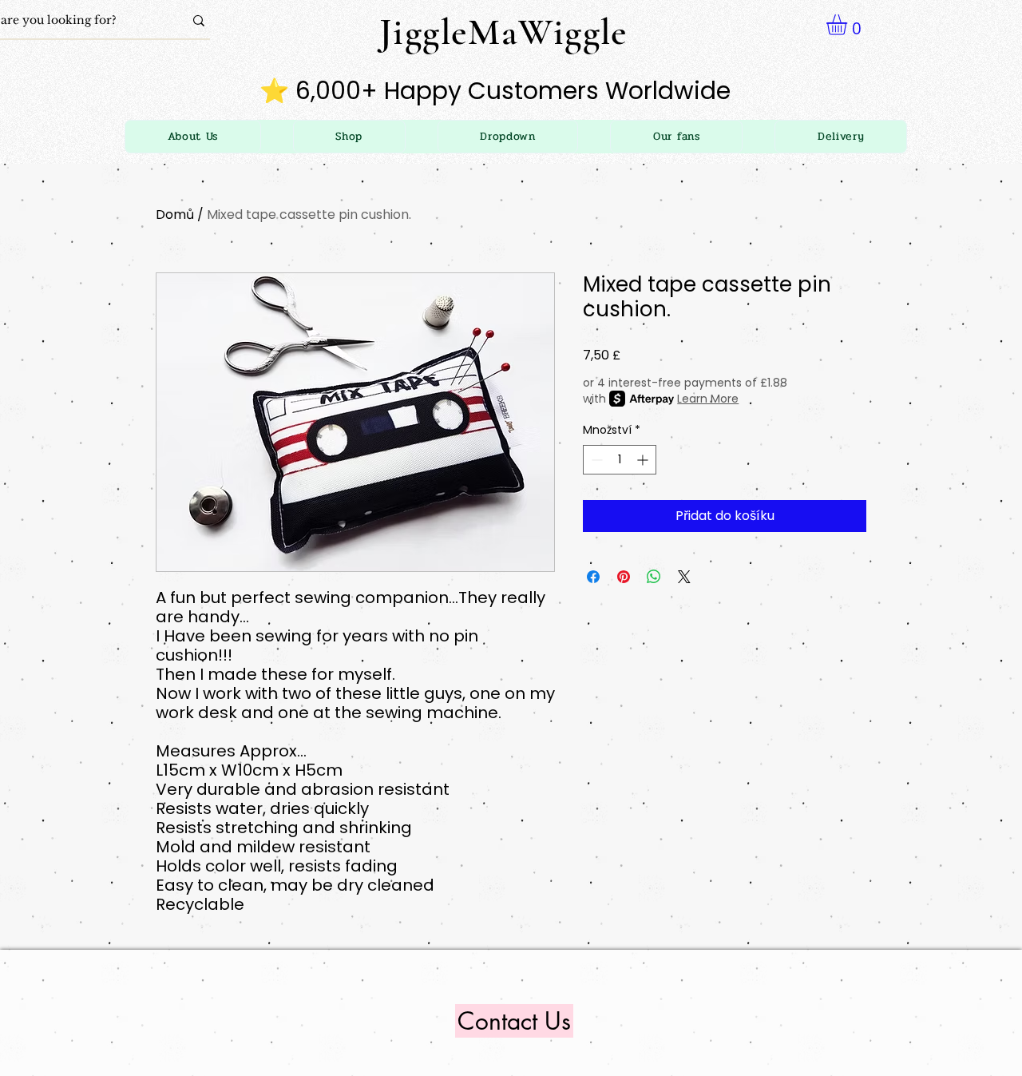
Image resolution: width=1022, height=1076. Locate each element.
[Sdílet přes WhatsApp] (654, 576)
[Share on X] (684, 576)
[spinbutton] (619, 460)
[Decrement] (595, 460)
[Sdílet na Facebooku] (593, 576)
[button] (508, 136)
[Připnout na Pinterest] (623, 576)
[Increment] (644, 460)
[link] (848, 24)
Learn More (708, 399)
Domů (175, 214)
